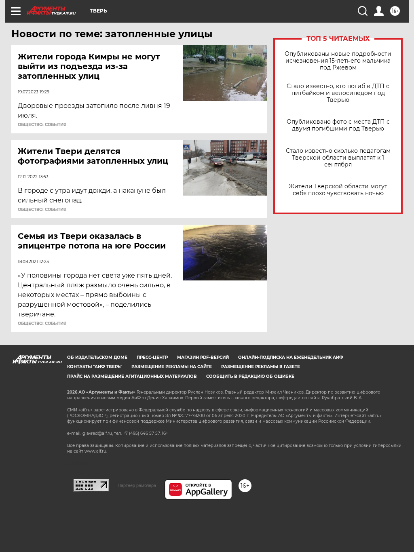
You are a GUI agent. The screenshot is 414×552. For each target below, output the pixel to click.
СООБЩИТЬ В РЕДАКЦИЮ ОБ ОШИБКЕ (250, 376)
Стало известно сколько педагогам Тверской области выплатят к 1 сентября (338, 157)
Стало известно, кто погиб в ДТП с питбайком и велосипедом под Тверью (338, 93)
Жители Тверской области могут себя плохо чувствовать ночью (338, 190)
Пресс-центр (152, 357)
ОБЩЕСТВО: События (42, 125)
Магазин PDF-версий (203, 357)
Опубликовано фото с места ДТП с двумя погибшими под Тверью (338, 125)
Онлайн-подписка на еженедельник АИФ (290, 357)
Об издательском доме (97, 357)
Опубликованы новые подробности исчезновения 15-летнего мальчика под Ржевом (338, 61)
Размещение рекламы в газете (260, 366)
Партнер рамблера (137, 485)
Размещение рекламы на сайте (171, 366)
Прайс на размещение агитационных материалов (132, 376)
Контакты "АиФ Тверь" (94, 366)
